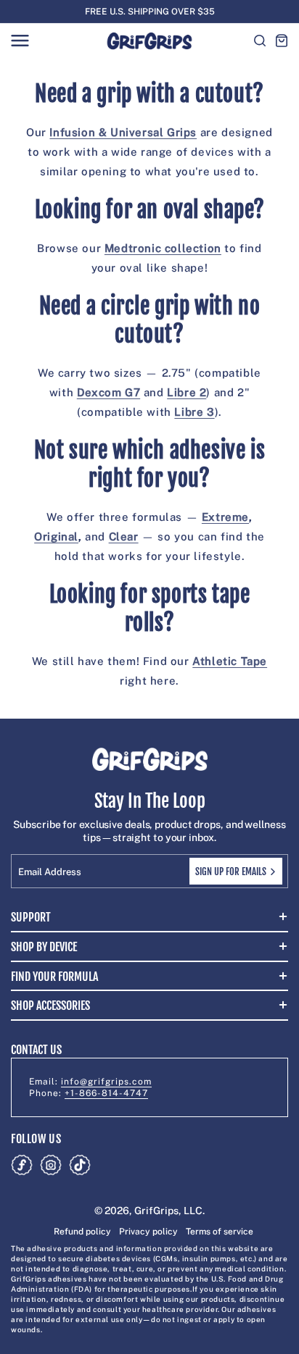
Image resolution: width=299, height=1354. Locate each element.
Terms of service (219, 1231)
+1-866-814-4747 (106, 1093)
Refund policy (82, 1231)
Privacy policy (148, 1231)
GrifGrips (156, 1210)
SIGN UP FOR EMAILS (230, 871)
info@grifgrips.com (106, 1082)
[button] (19, 41)
